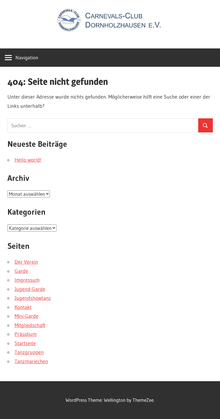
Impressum (27, 280)
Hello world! (28, 160)
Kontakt (23, 307)
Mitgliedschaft (30, 325)
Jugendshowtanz (33, 298)
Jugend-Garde (30, 289)
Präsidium (26, 334)
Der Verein (26, 262)
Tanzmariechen (31, 361)
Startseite (25, 343)
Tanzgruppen (29, 352)
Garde (21, 271)
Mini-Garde (26, 316)
